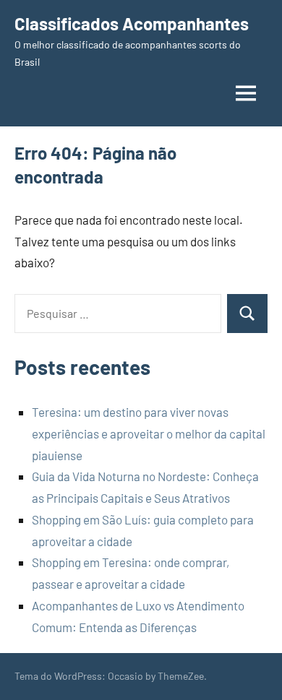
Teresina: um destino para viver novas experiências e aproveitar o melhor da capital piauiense (148, 433)
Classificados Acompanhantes (131, 23)
